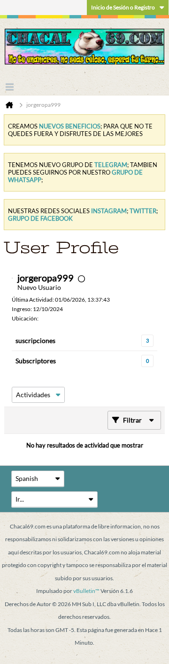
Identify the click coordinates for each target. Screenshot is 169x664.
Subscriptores (35, 361)
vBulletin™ (86, 590)
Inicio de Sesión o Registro (123, 7)
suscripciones (35, 340)
